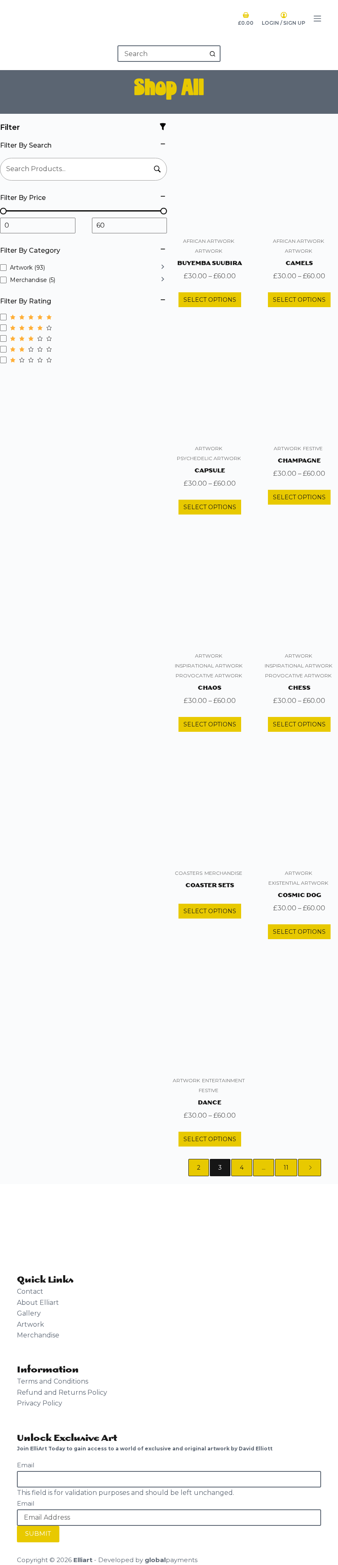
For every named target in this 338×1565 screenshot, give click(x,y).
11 (286, 1167)
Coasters (188, 873)
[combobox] (161, 53)
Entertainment (223, 1080)
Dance (209, 1102)
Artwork (208, 251)
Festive (313, 448)
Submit (38, 1533)
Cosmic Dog (299, 894)
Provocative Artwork (209, 675)
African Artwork (208, 241)
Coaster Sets (209, 884)
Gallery (29, 1313)
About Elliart (38, 1303)
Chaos (209, 687)
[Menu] (317, 18)
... (263, 1167)
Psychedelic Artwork (209, 458)
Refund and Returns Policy (62, 1392)
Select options (209, 299)
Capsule (210, 470)
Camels (299, 262)
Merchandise (223, 873)
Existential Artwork (298, 883)
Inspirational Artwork (208, 666)
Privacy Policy (39, 1403)
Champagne (299, 460)
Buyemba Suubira (209, 262)
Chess (299, 687)
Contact (30, 1291)
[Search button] (212, 53)
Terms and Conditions (52, 1381)
